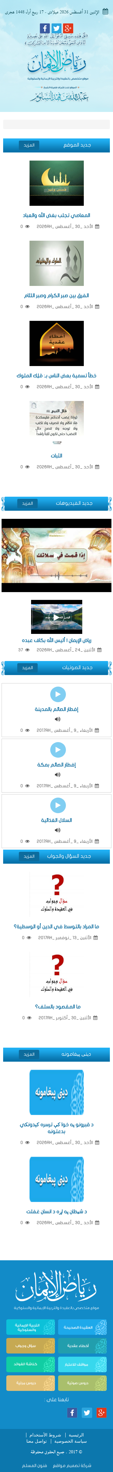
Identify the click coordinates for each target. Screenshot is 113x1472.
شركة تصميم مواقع (71, 1465)
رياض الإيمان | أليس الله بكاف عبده (56, 640)
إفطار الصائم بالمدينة (56, 709)
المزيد (29, 145)
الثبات (56, 455)
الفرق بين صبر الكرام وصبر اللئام (56, 295)
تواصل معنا (36, 1441)
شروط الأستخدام (45, 1435)
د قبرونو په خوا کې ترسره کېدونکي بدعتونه (57, 1128)
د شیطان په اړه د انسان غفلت (56, 1211)
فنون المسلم (34, 1465)
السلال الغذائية (56, 820)
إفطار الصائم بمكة (56, 764)
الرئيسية (76, 1435)
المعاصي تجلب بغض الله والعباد (56, 215)
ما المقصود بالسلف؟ (57, 1006)
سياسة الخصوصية (70, 1441)
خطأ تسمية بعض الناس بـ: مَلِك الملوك (56, 375)
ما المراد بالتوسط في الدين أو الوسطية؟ (56, 926)
